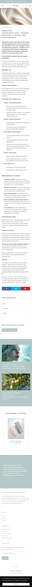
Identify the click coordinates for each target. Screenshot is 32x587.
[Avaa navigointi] (2, 5)
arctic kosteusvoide (16, 441)
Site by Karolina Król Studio (16, 573)
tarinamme (4, 520)
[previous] (3, 432)
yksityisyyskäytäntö (6, 529)
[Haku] (27, 5)
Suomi (15, 566)
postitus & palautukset (7, 533)
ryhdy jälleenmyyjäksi (7, 538)
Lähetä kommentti (9, 330)
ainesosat (4, 518)
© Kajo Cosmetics (16, 571)
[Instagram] (2, 506)
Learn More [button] (24, 580)
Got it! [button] (16, 584)
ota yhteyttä (4, 535)
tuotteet (3, 516)
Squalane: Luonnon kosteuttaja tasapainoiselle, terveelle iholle (15, 396)
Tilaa (5, 558)
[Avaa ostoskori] (30, 5)
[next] (29, 432)
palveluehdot (5, 531)
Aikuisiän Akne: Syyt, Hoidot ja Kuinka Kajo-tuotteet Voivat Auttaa (14, 366)
